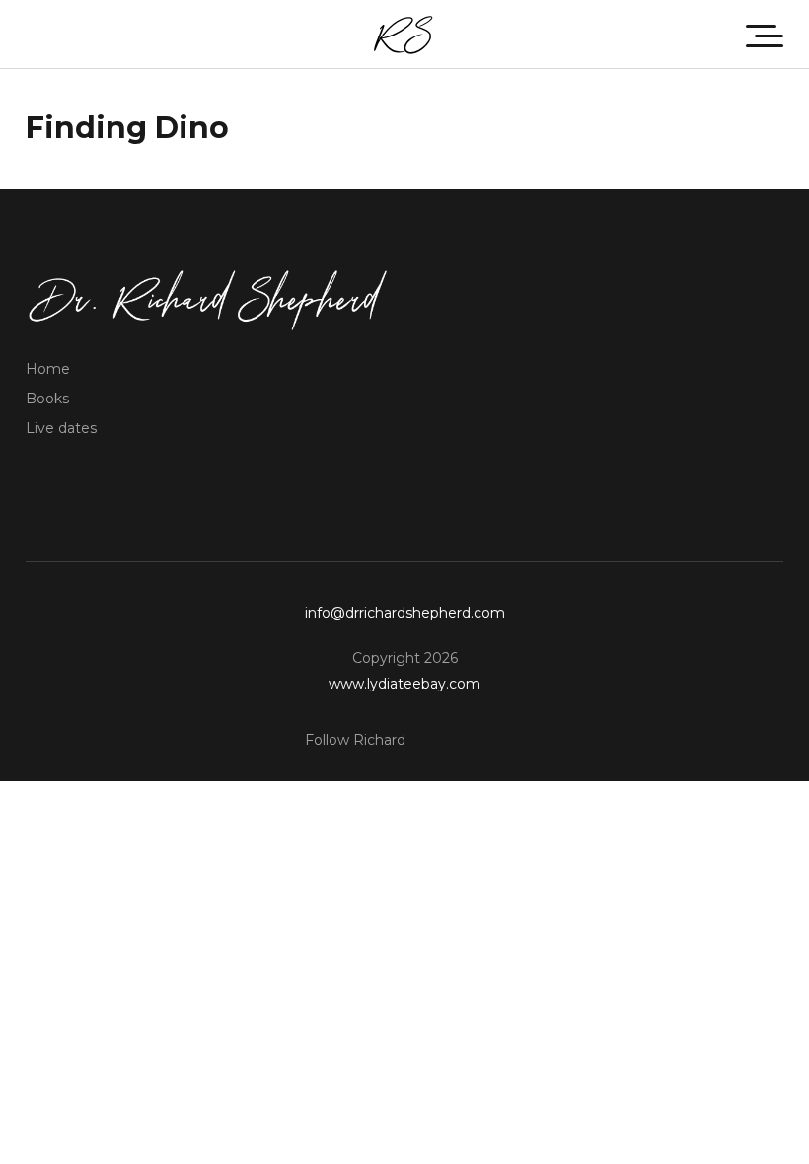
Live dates (61, 428)
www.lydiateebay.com (404, 683)
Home (48, 369)
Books (47, 398)
